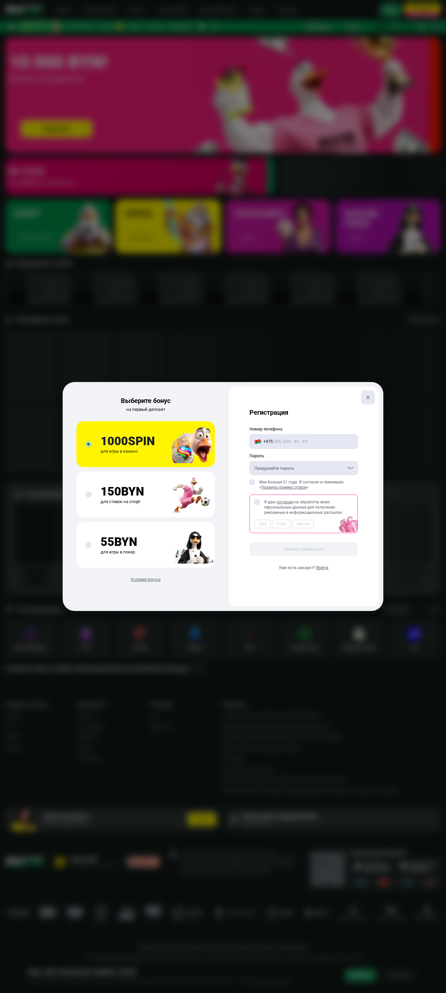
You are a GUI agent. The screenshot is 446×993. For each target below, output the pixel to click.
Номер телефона (265, 429)
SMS (262, 524)
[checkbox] (252, 482)
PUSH (281, 524)
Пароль (256, 455)
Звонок (303, 524)
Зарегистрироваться (303, 549)
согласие (285, 502)
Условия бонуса (146, 579)
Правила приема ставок (284, 487)
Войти (322, 567)
